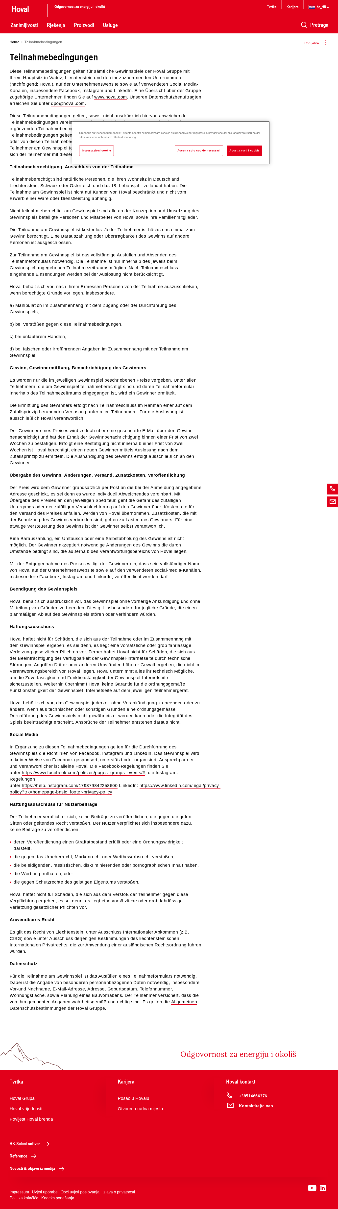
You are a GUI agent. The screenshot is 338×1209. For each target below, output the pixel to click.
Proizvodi (84, 25)
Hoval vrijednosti (26, 1108)
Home (14, 42)
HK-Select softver (25, 1143)
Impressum (19, 1192)
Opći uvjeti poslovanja (80, 1192)
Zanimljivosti (24, 25)
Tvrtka (271, 6)
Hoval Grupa (22, 1098)
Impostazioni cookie (96, 150)
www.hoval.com (110, 97)
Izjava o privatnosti (118, 1192)
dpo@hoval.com (68, 103)
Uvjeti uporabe (45, 1192)
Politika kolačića (24, 1198)
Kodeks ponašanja (57, 1198)
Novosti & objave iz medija (32, 1168)
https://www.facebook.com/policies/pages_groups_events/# (83, 772)
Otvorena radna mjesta (140, 1108)
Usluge (110, 25)
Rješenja (56, 25)
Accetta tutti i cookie (244, 150)
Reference (18, 1156)
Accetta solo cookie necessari (198, 150)
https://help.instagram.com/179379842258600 (70, 785)
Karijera (292, 6)
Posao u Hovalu (133, 1098)
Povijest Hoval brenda (31, 1119)
